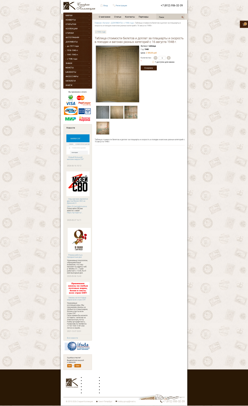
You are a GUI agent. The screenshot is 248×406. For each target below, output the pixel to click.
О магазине (104, 17)
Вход (105, 5)
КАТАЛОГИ (71, 81)
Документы (106, 384)
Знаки (85, 387)
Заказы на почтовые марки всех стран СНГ (76, 299)
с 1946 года (72, 59)
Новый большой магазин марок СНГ (75, 158)
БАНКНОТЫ (71, 72)
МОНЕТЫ (70, 68)
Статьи (117, 17)
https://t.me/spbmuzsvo (77, 206)
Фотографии (106, 381)
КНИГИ (69, 85)
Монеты (104, 387)
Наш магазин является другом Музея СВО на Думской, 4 (77, 201)
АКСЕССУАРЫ (72, 76)
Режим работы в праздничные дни (74, 256)
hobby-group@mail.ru (127, 401)
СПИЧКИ (70, 33)
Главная (98, 23)
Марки (86, 378)
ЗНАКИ (69, 63)
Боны (85, 390)
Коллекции (106, 390)
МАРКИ (69, 15)
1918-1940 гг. (72, 50)
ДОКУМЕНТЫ (72, 42)
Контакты (130, 17)
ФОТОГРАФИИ (72, 37)
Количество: (146, 59)
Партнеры (144, 17)
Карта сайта (106, 393)
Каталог (106, 23)
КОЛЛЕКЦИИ (72, 29)
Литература (88, 393)
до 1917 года (73, 46)
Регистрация (121, 5)
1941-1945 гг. (72, 54)
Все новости (72, 338)
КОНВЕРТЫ (71, 20)
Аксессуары (88, 384)
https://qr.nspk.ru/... (75, 213)
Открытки (87, 381)
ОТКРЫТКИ (71, 24)
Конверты (105, 378)
